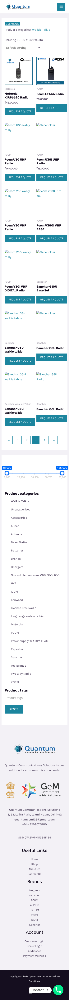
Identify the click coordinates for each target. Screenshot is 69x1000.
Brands (16, 558)
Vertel (15, 682)
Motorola (17, 624)
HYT (13, 583)
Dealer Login (34, 946)
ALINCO (34, 905)
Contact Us (35, 874)
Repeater (17, 649)
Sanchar (16, 657)
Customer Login (34, 941)
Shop (34, 864)
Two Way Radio (21, 673)
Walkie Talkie (20, 501)
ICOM (14, 591)
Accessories (19, 517)
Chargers (17, 567)
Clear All (12, 23)
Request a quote (19, 111)
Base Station (19, 542)
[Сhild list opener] (31, 501)
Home (34, 859)
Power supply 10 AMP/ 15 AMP (30, 641)
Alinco (15, 526)
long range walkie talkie (27, 616)
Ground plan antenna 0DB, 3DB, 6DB (35, 575)
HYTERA (34, 910)
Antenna (16, 534)
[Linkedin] (30, 992)
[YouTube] (38, 992)
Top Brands (18, 665)
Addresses (34, 951)
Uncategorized (20, 509)
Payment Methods (34, 955)
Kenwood (17, 600)
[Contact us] (58, 990)
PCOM (15, 632)
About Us (34, 869)
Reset (13, 709)
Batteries (17, 550)
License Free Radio (23, 608)
